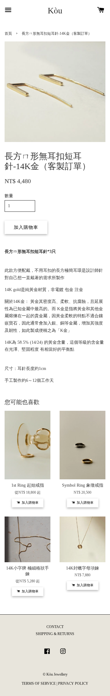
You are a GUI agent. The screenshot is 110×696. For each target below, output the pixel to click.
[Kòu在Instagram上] (63, 654)
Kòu (55, 10)
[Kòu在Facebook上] (47, 654)
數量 (9, 196)
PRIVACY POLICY (73, 683)
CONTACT (55, 627)
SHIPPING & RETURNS (55, 634)
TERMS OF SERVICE (39, 683)
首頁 (8, 33)
